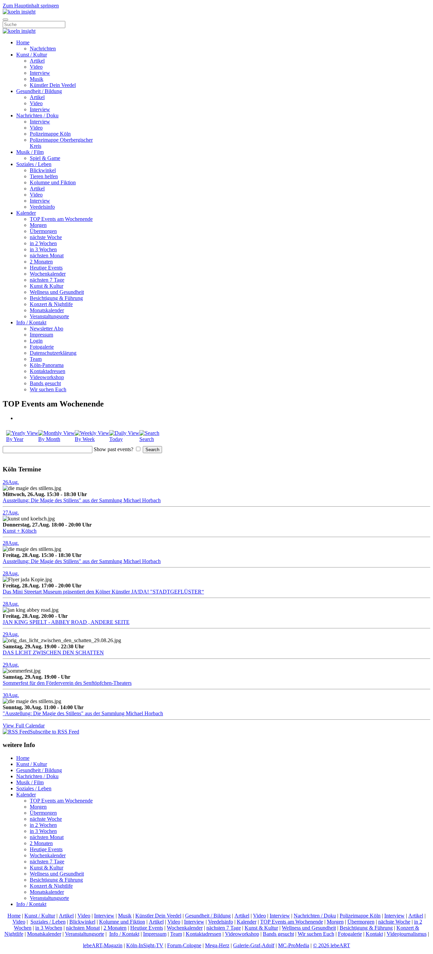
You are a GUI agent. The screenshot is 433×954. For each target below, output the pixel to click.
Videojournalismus (407, 934)
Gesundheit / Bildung (39, 91)
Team (36, 359)
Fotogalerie (42, 347)
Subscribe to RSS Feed (54, 732)
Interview (40, 73)
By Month (49, 439)
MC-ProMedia (293, 945)
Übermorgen (43, 231)
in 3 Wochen (43, 249)
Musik (36, 79)
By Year (14, 439)
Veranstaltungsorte (49, 316)
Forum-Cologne (184, 945)
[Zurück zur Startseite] (19, 12)
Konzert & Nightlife (51, 304)
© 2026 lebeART (331, 945)
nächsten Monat (47, 255)
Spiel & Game (45, 158)
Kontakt (374, 934)
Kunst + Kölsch (20, 531)
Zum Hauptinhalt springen (31, 5)
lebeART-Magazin (102, 945)
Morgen (38, 225)
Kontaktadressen (47, 371)
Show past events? (113, 449)
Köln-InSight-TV (144, 945)
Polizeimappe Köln (50, 134)
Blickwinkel (43, 170)
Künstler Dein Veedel (53, 85)
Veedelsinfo (42, 207)
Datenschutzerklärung (53, 353)
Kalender (26, 213)
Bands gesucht (45, 383)
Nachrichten (43, 48)
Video (36, 67)
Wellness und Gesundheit (57, 292)
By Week (85, 439)
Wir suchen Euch (48, 389)
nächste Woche (46, 237)
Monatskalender (47, 310)
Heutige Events (46, 268)
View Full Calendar (24, 725)
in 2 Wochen (43, 243)
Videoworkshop (47, 377)
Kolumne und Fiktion (53, 182)
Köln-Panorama (47, 365)
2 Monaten (41, 261)
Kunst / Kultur (31, 54)
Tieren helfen (44, 176)
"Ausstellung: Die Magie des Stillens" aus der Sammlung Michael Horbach (83, 713)
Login (36, 341)
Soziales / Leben (33, 164)
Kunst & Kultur (46, 286)
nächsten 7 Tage (47, 280)
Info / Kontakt (31, 322)
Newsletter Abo (46, 328)
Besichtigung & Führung (56, 298)
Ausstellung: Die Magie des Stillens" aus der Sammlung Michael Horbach (82, 500)
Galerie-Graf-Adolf (253, 945)
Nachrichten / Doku (37, 115)
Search (146, 439)
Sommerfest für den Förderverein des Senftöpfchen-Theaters (67, 683)
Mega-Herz (217, 945)
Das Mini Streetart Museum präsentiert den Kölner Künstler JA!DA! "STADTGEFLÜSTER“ (103, 592)
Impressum (41, 335)
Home (22, 42)
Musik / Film (30, 152)
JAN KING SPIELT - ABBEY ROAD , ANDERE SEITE (66, 622)
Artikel (37, 61)
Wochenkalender (48, 274)
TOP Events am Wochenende (61, 219)
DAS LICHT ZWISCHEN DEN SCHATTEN (53, 652)
